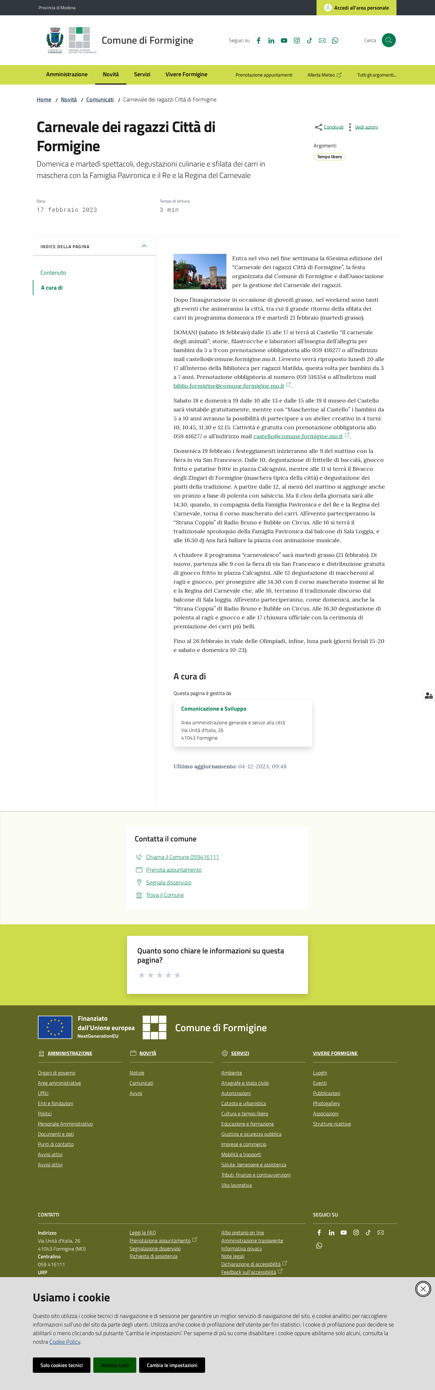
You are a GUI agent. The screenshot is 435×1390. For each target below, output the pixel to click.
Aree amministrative (59, 1083)
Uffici (43, 1093)
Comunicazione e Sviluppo (213, 709)
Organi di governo (56, 1072)
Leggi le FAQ (143, 1232)
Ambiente (231, 1072)
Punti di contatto (56, 1144)
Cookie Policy (64, 1341)
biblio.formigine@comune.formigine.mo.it (229, 385)
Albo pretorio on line (242, 1232)
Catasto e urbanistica (243, 1103)
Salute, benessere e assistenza (253, 1164)
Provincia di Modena (57, 7)
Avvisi (136, 1093)
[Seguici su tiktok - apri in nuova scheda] (307, 40)
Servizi (240, 1053)
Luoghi (320, 1072)
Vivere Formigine (335, 1053)
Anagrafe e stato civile (245, 1083)
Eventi (320, 1083)
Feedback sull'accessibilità (248, 1272)
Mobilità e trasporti (241, 1154)
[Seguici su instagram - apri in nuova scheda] (294, 40)
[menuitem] (67, 75)
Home (44, 99)
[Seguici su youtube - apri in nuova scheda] (281, 40)
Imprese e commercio (243, 1144)
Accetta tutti (115, 1365)
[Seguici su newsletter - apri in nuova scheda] (319, 40)
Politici (45, 1113)
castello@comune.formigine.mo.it (298, 436)
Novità (69, 99)
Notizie (137, 1072)
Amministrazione (70, 1053)
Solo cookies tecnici (61, 1365)
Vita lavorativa (236, 1185)
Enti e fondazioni (55, 1103)
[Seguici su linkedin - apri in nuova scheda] (268, 40)
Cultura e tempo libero (244, 1113)
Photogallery (326, 1103)
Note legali (232, 1256)
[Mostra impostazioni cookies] (429, 695)
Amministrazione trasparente (252, 1240)
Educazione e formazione (247, 1124)
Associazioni (326, 1113)
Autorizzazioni (236, 1093)
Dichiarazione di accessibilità (251, 1264)
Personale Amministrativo (65, 1124)
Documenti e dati (56, 1134)
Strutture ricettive (332, 1124)
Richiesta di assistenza (153, 1256)
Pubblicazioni (326, 1093)
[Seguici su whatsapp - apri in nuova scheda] (332, 40)
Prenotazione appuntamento (160, 1240)
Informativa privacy (241, 1248)
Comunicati (100, 99)
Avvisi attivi (50, 1154)
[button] (388, 40)
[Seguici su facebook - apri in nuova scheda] (256, 40)
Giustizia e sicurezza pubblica (251, 1134)
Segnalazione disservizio (155, 1248)
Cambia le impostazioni (172, 1365)
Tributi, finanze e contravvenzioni (255, 1175)
